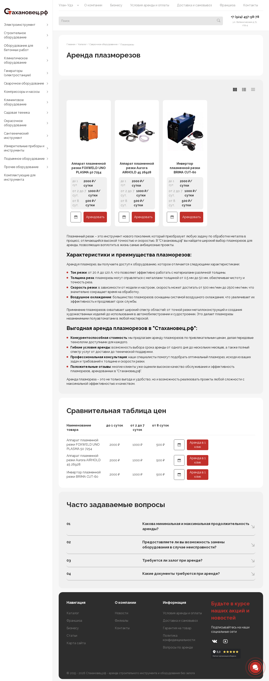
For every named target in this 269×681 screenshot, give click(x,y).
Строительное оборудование (15, 35)
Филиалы (121, 620)
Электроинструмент (19, 25)
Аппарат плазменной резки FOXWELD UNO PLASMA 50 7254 (88, 168)
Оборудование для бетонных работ (18, 48)
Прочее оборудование (21, 167)
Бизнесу (116, 5)
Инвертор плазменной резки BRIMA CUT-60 (185, 168)
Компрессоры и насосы (22, 92)
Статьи (72, 635)
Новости (121, 613)
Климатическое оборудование (16, 60)
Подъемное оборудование (24, 159)
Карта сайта (76, 643)
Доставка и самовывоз (194, 5)
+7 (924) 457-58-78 (245, 17)
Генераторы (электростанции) (17, 73)
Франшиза (227, 5)
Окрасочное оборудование (15, 123)
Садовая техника (17, 112)
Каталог (73, 613)
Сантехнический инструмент (16, 136)
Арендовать (95, 217)
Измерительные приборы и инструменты (24, 148)
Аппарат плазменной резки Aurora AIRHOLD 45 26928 (137, 168)
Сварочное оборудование (24, 83)
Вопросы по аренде (178, 647)
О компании (93, 5)
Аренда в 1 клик (198, 445)
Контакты (250, 5)
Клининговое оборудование (15, 102)
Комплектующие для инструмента (19, 177)
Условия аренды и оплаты (149, 5)
